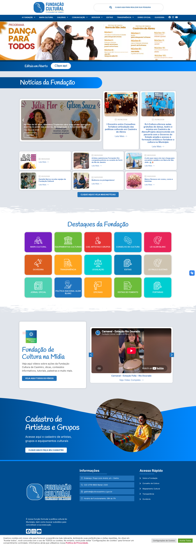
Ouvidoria (159, 17)
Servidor (95, 17)
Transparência (124, 17)
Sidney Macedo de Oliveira (131, 375)
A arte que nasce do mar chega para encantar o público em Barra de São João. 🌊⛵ (159, 160)
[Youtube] (176, 17)
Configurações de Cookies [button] (164, 540)
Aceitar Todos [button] (185, 540)
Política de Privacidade (77, 543)
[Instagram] (173, 17)
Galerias (61, 17)
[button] (98, 120)
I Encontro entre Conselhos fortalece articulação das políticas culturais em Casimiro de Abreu (121, 128)
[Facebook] (170, 17)
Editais (109, 17)
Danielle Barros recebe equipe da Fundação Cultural (52, 180)
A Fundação (27, 17)
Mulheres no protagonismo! (103, 180)
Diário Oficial (144, 17)
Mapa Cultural (46, 17)
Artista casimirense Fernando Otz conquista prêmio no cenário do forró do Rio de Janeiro (107, 160)
